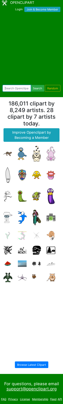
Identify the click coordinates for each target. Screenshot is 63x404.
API (60, 399)
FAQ (3, 399)
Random (52, 88)
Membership (40, 399)
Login (19, 9)
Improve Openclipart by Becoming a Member (31, 135)
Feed (53, 399)
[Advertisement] (31, 49)
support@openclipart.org (31, 388)
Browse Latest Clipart (31, 364)
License (25, 399)
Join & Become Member (42, 9)
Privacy (13, 399)
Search (37, 88)
